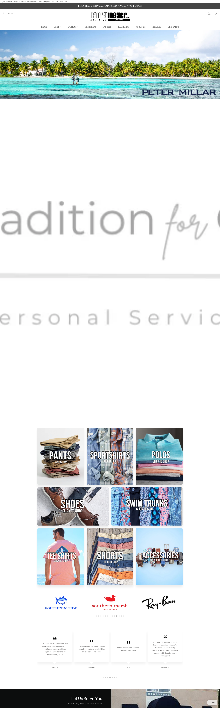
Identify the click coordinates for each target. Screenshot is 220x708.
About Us (141, 27)
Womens (72, 27)
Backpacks (123, 27)
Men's (57, 27)
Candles (107, 27)
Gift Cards (173, 27)
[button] (103, 95)
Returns (157, 27)
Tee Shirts (90, 27)
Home (44, 27)
